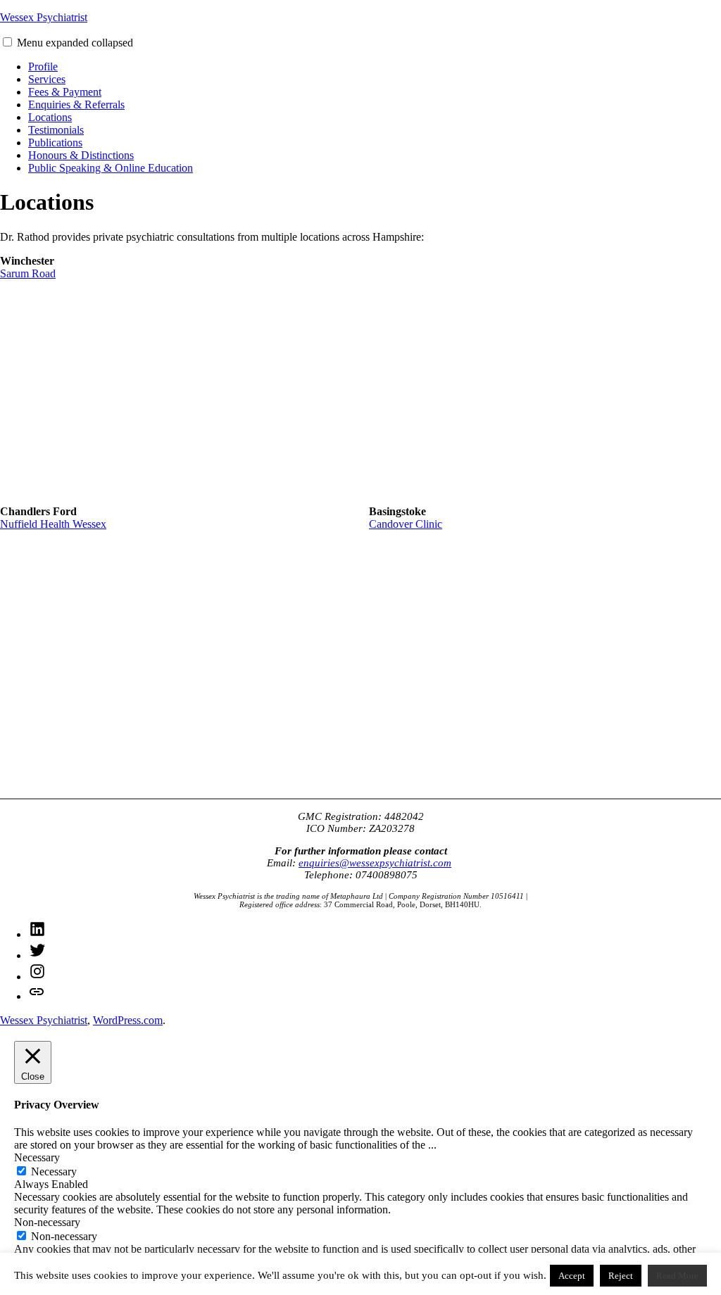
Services (46, 79)
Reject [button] (620, 1275)
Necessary (54, 1171)
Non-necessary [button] (47, 1222)
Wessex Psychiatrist (43, 17)
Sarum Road (28, 273)
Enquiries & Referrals (76, 104)
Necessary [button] (37, 1157)
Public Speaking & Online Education (110, 168)
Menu (75, 43)
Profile (43, 66)
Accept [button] (571, 1275)
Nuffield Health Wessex (53, 524)
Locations (50, 117)
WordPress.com (128, 1020)
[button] (7, 41)
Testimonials (56, 130)
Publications (55, 143)
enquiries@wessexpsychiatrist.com (375, 862)
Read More (677, 1275)
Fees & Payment (64, 92)
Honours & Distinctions (81, 155)
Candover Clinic (405, 524)
